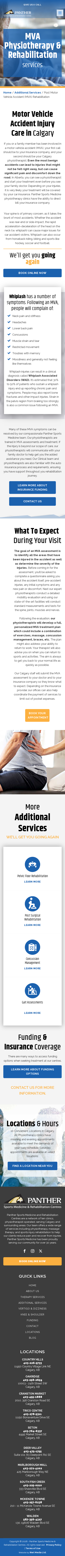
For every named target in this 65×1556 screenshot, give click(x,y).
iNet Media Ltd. (38, 1552)
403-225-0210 (32, 1485)
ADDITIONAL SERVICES (32, 1303)
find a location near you (32, 1165)
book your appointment (38, 715)
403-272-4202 (32, 1468)
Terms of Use (33, 1548)
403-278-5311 (32, 1414)
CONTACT (32, 1326)
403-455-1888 (32, 1397)
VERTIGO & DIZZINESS (32, 1308)
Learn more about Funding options (32, 1071)
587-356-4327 (32, 1519)
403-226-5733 (32, 1363)
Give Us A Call (33, 5)
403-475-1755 (33, 1451)
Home (7, 92)
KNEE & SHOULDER (32, 1314)
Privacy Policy (53, 1545)
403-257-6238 (32, 1502)
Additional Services (27, 92)
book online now (32, 273)
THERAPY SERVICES (32, 1297)
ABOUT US (32, 1291)
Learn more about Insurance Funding (33, 487)
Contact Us (32, 501)
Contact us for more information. (32, 1090)
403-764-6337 (32, 1431)
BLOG (32, 1338)
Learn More (32, 881)
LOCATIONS (32, 1332)
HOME (32, 1285)
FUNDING (32, 1320)
